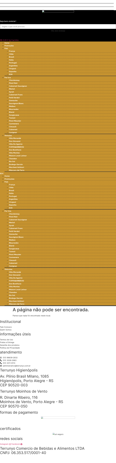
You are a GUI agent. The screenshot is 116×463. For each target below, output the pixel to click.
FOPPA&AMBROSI (16, 147)
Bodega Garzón (16, 164)
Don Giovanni (14, 141)
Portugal (13, 63)
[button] (58, 173)
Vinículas (8, 135)
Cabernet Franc (16, 95)
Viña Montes (14, 153)
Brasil (11, 57)
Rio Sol (12, 161)
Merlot (12, 89)
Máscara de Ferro (16, 170)
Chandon (13, 159)
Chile (11, 54)
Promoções (9, 46)
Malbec (12, 106)
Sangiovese (14, 115)
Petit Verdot (14, 98)
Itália (11, 60)
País (6, 48)
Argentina (13, 66)
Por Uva (8, 77)
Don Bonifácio (15, 150)
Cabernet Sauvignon (18, 86)
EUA (10, 74)
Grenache (13, 101)
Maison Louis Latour (18, 156)
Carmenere (14, 124)
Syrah (11, 92)
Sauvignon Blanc (16, 103)
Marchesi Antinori (16, 167)
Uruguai (12, 69)
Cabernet (13, 130)
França (12, 51)
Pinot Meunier (15, 121)
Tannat (12, 118)
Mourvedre (13, 109)
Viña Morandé (15, 138)
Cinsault (12, 127)
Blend (11, 112)
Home (7, 43)
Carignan (13, 132)
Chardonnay (14, 80)
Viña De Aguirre (15, 144)
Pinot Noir (13, 83)
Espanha (12, 72)
